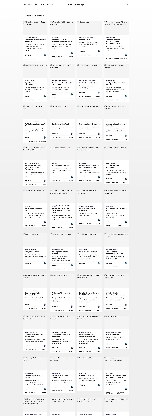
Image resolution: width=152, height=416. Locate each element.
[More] (52, 4)
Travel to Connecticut (31, 58)
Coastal (98, 54)
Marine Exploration (120, 226)
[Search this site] (128, 4)
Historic (70, 269)
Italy (47, 4)
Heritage (70, 310)
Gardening (70, 98)
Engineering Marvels (120, 393)
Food (44, 184)
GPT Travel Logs (76, 4)
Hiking (44, 349)
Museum (98, 180)
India (42, 4)
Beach (44, 267)
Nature (71, 56)
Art (45, 58)
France (36, 4)
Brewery (97, 96)
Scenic (71, 351)
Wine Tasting (123, 58)
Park (125, 139)
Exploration (42, 141)
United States (27, 4)
